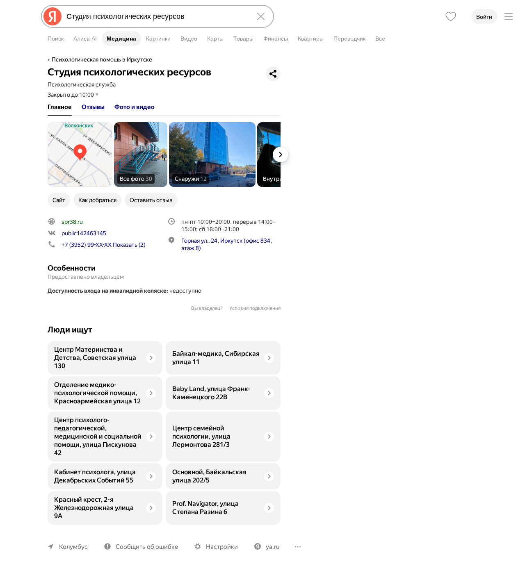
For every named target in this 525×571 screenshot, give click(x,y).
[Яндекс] (52, 16)
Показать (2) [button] (104, 244)
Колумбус (73, 547)
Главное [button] (60, 107)
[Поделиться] (273, 73)
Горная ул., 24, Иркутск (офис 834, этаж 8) (226, 244)
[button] (140, 154)
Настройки (222, 547)
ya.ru (272, 547)
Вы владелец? (207, 308)
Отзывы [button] (93, 107)
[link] (80, 155)
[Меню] (508, 16)
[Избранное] (451, 16)
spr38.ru (72, 221)
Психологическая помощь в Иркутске (102, 59)
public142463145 (84, 233)
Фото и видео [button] (134, 107)
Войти (484, 17)
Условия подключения (255, 308)
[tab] (60, 107)
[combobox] (156, 16)
